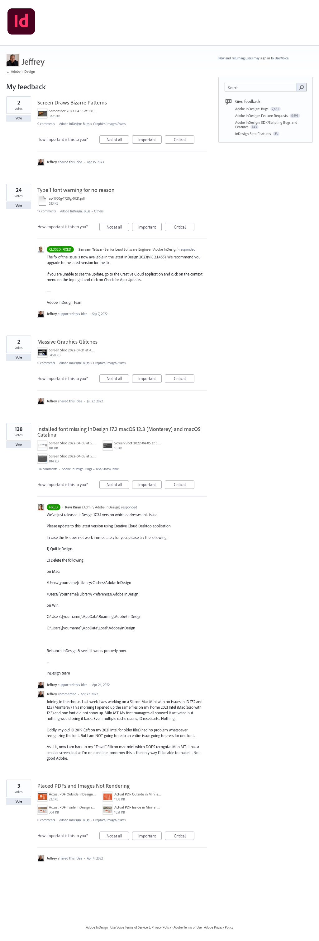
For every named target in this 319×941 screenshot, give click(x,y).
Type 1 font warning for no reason (76, 189)
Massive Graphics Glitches (67, 341)
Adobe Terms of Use (188, 927)
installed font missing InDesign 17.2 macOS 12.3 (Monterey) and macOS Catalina (119, 431)
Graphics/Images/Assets (109, 124)
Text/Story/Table (107, 469)
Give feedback (247, 101)
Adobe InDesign (97, 927)
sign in (265, 58)
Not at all (118, 140)
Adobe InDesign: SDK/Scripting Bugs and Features (266, 124)
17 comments (46, 211)
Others (98, 211)
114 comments (47, 469)
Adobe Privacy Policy (218, 927)
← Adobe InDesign (20, 71)
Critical (184, 140)
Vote (19, 118)
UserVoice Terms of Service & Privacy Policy (140, 927)
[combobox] (262, 87)
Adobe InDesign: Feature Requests (262, 115)
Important (150, 140)
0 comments (46, 124)
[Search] (302, 87)
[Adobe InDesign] (21, 23)
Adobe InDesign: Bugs (74, 124)
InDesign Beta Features (253, 133)
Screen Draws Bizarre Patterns (72, 102)
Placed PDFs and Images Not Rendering (83, 785)
